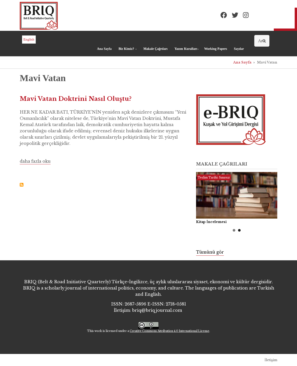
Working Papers (215, 49)
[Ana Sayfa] (39, 15)
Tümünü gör (210, 252)
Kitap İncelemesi (211, 222)
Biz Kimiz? (128, 51)
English (28, 39)
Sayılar (239, 49)
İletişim (271, 360)
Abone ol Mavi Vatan (21, 185)
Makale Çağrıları (155, 49)
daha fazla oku (35, 161)
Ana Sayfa (104, 49)
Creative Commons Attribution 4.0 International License (169, 331)
